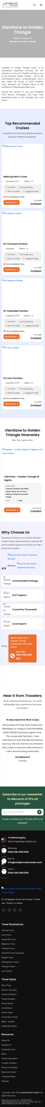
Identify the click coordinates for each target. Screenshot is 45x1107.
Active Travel (7, 1012)
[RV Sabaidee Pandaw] (22, 291)
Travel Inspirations (10, 1058)
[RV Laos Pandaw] (22, 358)
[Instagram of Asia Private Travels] (20, 910)
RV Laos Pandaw (13, 378)
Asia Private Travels (30, 1092)
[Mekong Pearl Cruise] (22, 157)
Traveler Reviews (9, 1063)
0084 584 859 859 (18, 851)
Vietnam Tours (8, 930)
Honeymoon (7, 1008)
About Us (6, 1040)
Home (16, 38)
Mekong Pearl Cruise (15, 176)
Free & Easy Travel (10, 1017)
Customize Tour (8, 1049)
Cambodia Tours (9, 939)
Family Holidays (8, 999)
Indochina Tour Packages (13, 953)
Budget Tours (7, 957)
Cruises (26, 38)
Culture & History (9, 994)
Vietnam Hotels (8, 966)
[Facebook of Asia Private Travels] (3, 910)
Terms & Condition (10, 1067)
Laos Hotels (7, 971)
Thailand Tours (8, 948)
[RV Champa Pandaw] (22, 224)
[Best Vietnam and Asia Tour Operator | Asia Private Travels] (10, 5)
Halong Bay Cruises (10, 962)
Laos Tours (6, 935)
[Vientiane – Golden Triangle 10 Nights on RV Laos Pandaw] (22, 460)
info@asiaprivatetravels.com (25, 862)
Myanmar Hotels (9, 1072)
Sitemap (5, 1081)
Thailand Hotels (9, 1076)
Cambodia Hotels (9, 1026)
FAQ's (4, 1054)
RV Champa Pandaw (16, 243)
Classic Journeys (9, 990)
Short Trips (6, 985)
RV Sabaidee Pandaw (16, 310)
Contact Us (6, 1045)
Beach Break (7, 1003)
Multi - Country (8, 1021)
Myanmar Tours (8, 944)
